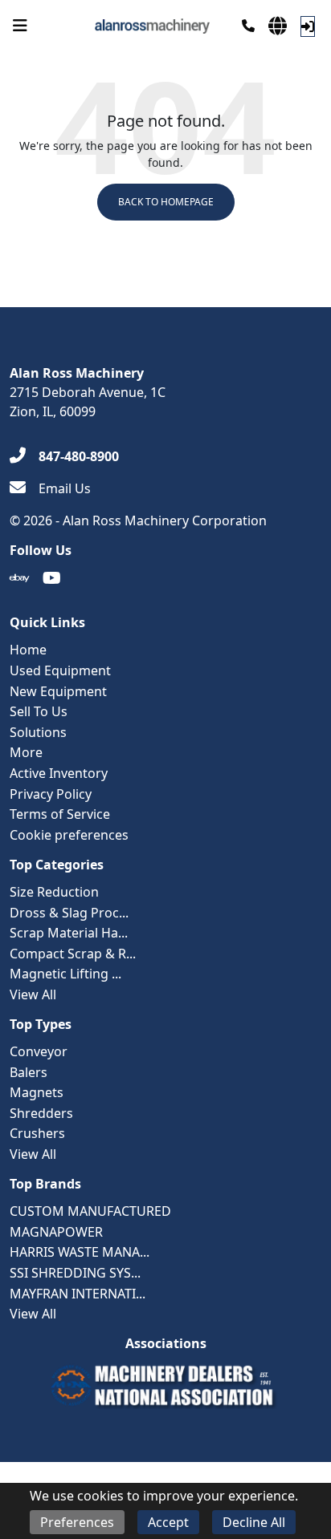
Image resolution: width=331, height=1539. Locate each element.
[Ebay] (20, 578)
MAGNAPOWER (56, 1232)
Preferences (77, 1522)
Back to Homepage (166, 202)
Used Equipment (60, 670)
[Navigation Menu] (20, 25)
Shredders (41, 1113)
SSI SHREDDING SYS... (75, 1273)
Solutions (38, 732)
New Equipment (58, 691)
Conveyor (38, 1051)
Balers (28, 1072)
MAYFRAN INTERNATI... (77, 1293)
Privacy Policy (51, 794)
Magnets (36, 1092)
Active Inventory (59, 773)
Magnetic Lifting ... (65, 973)
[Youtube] (52, 578)
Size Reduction (54, 892)
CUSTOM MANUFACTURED (90, 1211)
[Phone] (248, 25)
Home (28, 649)
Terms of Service (60, 814)
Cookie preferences (69, 835)
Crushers (37, 1133)
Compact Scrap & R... (73, 953)
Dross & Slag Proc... (69, 912)
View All (33, 994)
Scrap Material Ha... (69, 933)
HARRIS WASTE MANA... (79, 1252)
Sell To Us (38, 711)
